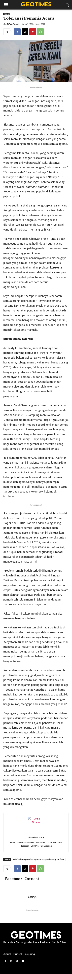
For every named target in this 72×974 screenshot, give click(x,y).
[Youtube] (23, 961)
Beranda (8, 942)
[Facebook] (17, 31)
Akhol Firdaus (13, 24)
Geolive (33, 942)
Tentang (21, 942)
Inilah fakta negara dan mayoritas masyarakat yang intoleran (38, 859)
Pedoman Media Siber (53, 942)
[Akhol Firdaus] (36, 825)
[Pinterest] (32, 31)
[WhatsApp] (40, 31)
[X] (25, 31)
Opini (6, 14)
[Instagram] (11, 961)
